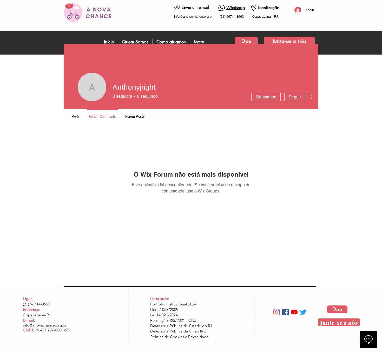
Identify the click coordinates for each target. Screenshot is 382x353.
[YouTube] (294, 312)
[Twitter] (303, 312)
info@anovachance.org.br (193, 16)
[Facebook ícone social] (285, 312)
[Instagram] (276, 312)
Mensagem (266, 97)
